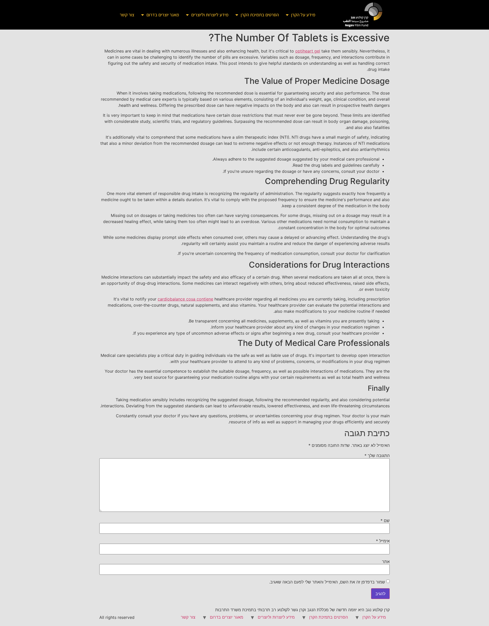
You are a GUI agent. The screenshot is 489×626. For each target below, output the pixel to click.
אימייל (383, 541)
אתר (386, 561)
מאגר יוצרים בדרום (162, 15)
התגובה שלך (377, 455)
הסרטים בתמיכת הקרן (260, 15)
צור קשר (127, 15)
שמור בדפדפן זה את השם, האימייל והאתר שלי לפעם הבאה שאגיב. (327, 582)
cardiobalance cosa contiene (185, 299)
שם (385, 520)
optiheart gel (307, 51)
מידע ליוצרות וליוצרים (209, 15)
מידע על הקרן (303, 15)
